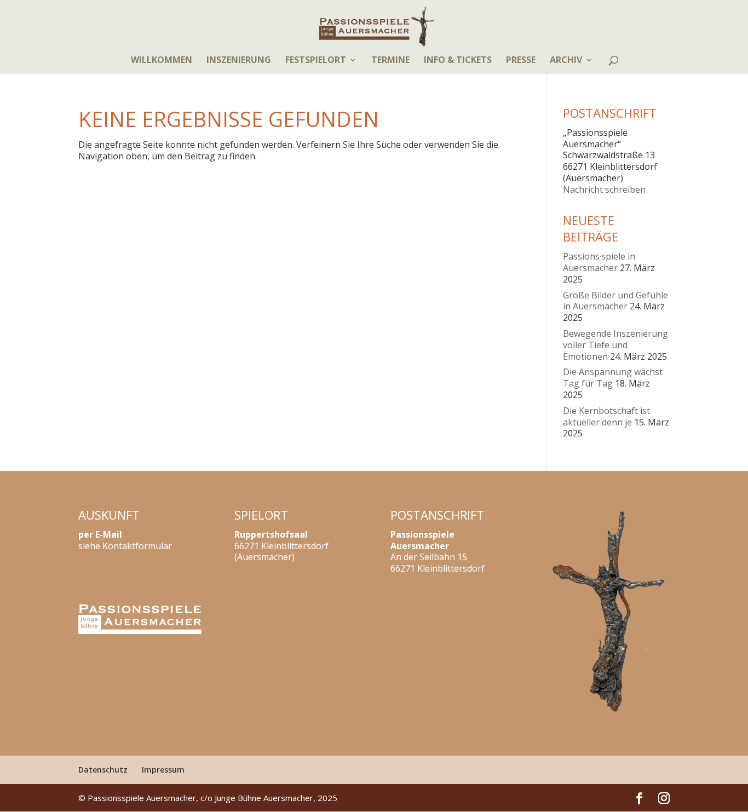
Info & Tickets (458, 61)
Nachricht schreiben (604, 189)
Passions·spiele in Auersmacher (599, 262)
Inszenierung (238, 61)
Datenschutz (103, 769)
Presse (521, 61)
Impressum (163, 769)
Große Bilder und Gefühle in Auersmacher (615, 301)
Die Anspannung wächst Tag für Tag (613, 377)
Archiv (566, 61)
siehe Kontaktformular (125, 546)
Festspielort (315, 61)
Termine (390, 61)
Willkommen (161, 61)
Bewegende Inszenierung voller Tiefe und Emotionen (615, 344)
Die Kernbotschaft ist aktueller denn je (606, 416)
